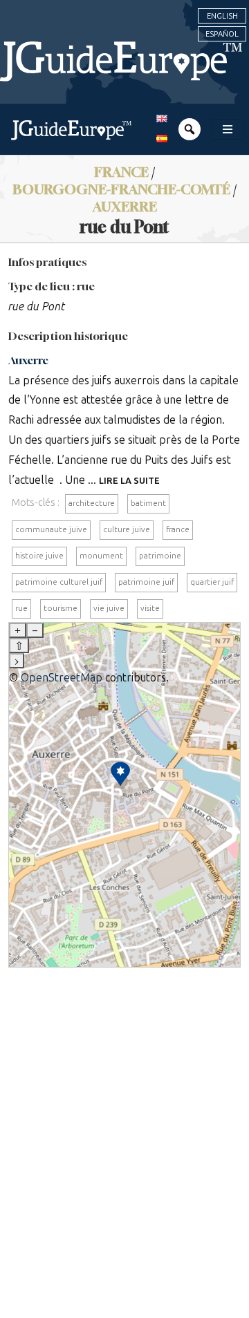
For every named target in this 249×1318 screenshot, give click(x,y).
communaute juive (51, 529)
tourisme (60, 608)
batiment (148, 503)
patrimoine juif (146, 582)
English (222, 16)
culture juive (126, 529)
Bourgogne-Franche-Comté (121, 189)
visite (150, 608)
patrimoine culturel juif (58, 582)
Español (222, 34)
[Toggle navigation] (227, 129)
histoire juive (39, 556)
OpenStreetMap (61, 677)
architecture (91, 503)
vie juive (108, 608)
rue (21, 608)
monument (101, 556)
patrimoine (160, 556)
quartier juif (212, 582)
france (178, 529)
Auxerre (125, 206)
